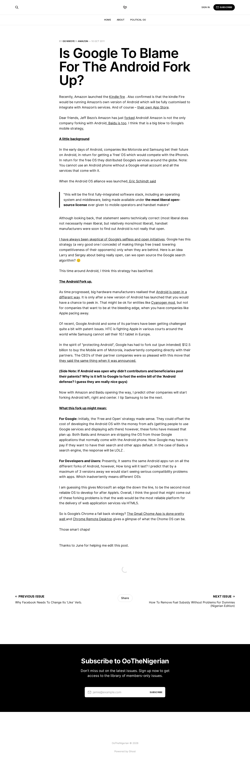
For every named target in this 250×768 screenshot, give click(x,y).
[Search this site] (17, 7)
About (121, 19)
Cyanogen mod (163, 302)
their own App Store (153, 107)
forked (129, 118)
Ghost (132, 751)
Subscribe (226, 7)
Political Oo (138, 19)
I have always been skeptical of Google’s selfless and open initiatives (112, 239)
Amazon (83, 41)
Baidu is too (116, 123)
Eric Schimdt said (142, 181)
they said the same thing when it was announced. (97, 361)
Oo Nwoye (69, 41)
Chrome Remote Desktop (92, 519)
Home (107, 19)
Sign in (206, 7)
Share (125, 598)
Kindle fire (117, 97)
